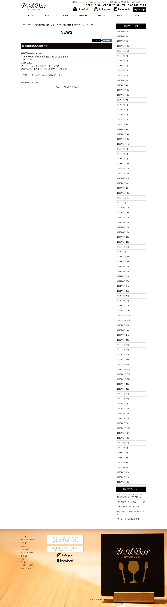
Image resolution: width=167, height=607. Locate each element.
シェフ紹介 (25, 549)
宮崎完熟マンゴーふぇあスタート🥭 (131, 502)
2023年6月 (121, 164)
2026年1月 (121, 41)
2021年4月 (121, 291)
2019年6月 (121, 399)
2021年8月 (121, 271)
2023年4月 (121, 173)
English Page (139, 9)
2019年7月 (121, 394)
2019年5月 (121, 404)
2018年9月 (121, 443)
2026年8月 (121, 31)
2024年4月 (121, 119)
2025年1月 (121, 85)
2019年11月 (121, 374)
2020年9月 (121, 325)
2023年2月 (121, 183)
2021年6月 (121, 281)
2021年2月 (121, 301)
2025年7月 (121, 66)
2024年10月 (121, 95)
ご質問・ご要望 (27, 565)
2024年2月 (121, 124)
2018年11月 (121, 433)
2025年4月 (121, 75)
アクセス (24, 543)
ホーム (23, 536)
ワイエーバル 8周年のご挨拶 (128, 519)
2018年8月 (121, 448)
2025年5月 (121, 70)
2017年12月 (121, 482)
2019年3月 (121, 413)
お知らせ (24, 556)
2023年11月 (121, 139)
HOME (23, 25)
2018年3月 (121, 467)
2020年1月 (121, 364)
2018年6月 (121, 453)
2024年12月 (121, 90)
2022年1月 (121, 247)
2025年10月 (121, 51)
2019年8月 (121, 389)
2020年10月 (121, 320)
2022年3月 (121, 237)
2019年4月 (121, 409)
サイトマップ (26, 569)
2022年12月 (121, 193)
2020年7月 (121, 335)
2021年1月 (121, 306)
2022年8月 (121, 213)
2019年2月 (121, 418)
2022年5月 (121, 227)
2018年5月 (121, 458)
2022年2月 (121, 242)
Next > (76, 87)
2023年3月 (121, 178)
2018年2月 (121, 472)
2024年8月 (121, 105)
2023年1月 (121, 188)
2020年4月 (121, 350)
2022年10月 (121, 203)
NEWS (30, 25)
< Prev (57, 87)
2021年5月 (121, 286)
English (23, 562)
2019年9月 (121, 384)
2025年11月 (121, 46)
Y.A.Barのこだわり (28, 539)
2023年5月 (121, 168)
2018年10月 (121, 438)
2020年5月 (121, 345)
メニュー (24, 546)
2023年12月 (121, 134)
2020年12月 (121, 311)
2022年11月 (121, 198)
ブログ (23, 559)
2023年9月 (121, 149)
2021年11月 (121, 257)
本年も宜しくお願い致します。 (129, 507)
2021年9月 (121, 266)
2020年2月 (121, 360)
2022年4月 (121, 232)
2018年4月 (121, 462)
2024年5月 (121, 115)
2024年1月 (121, 129)
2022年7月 (121, 217)
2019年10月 (121, 379)
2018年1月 (121, 477)
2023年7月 (121, 159)
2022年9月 (121, 208)
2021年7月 (121, 276)
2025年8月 (121, 61)
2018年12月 (121, 428)
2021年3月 (121, 296)
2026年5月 (121, 36)
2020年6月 (121, 340)
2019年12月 (121, 369)
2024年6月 (121, 110)
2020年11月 (121, 315)
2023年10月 (121, 144)
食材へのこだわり (27, 553)
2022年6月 (121, 222)
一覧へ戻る (67, 87)
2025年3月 (121, 80)
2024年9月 (121, 100)
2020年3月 (121, 355)
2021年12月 (121, 252)
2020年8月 (121, 330)
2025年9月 (121, 56)
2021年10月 (121, 262)
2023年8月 (121, 154)
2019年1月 (121, 423)
